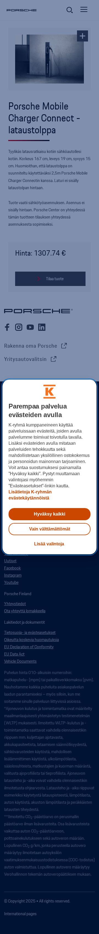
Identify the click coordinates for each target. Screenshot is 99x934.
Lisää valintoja (49, 544)
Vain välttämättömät (49, 529)
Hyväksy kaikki (49, 514)
